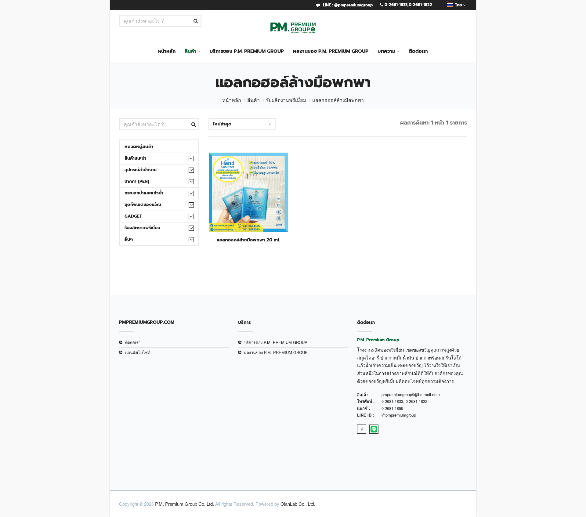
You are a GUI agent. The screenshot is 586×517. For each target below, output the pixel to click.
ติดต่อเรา (418, 51)
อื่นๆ (129, 239)
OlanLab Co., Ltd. (297, 504)
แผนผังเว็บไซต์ (137, 352)
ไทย (458, 5)
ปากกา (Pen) (137, 181)
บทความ (386, 51)
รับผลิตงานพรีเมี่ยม (286, 99)
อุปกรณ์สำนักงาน (141, 170)
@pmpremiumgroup (399, 415)
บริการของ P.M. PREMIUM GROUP (247, 51)
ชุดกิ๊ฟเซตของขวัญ (143, 204)
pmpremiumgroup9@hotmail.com (411, 394)
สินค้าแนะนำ (135, 158)
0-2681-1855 (392, 408)
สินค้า (190, 51)
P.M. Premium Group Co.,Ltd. (184, 504)
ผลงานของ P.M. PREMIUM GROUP (330, 51)
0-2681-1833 (396, 5)
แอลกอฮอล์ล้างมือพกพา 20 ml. (248, 240)
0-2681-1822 (420, 5)
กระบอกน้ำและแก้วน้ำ (144, 193)
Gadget (133, 216)
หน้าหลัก (166, 51)
